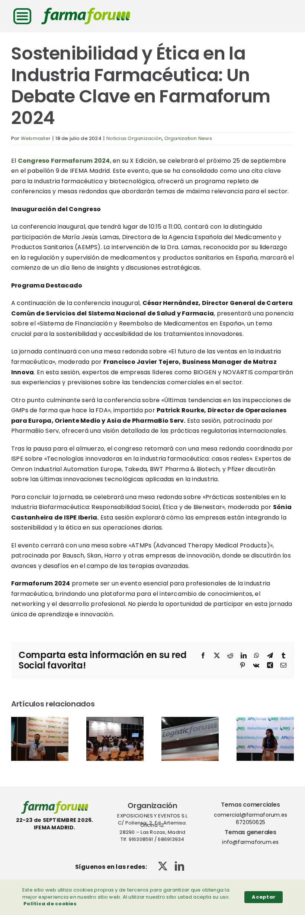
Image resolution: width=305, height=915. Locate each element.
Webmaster (36, 138)
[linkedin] (179, 866)
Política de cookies (50, 903)
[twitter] (162, 866)
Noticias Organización (134, 138)
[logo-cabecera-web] (85, 10)
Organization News (188, 138)
